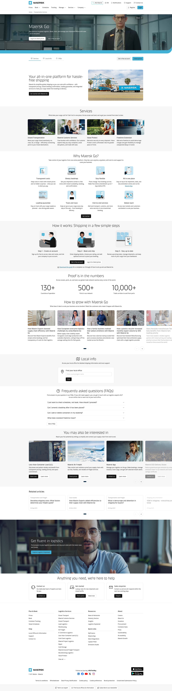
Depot (60, 644)
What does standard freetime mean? (61, 418)
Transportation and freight (38, 498)
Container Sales (123, 627)
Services (70, 7)
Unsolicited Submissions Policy (127, 680)
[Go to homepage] (36, 3)
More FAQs (51, 424)
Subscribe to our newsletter (108, 688)
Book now (33, 476)
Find (68, 379)
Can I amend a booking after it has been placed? (65, 407)
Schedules (45, 7)
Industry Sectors (93, 618)
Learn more (44, 476)
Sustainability (122, 633)
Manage (61, 7)
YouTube (86, 673)
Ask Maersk (98, 3)
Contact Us (139, 3)
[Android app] (137, 673)
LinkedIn (78, 673)
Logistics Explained (94, 624)
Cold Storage (62, 647)
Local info (48, 58)
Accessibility (122, 635)
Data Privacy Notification (69, 680)
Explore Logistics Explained (41, 552)
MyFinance (91, 633)
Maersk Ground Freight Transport (68, 650)
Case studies (73, 498)
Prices (31, 7)
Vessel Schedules (34, 624)
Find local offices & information (84, 688)
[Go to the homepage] (36, 671)
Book (36, 7)
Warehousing (62, 627)
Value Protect (62, 656)
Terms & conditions (41, 680)
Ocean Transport (63, 615)
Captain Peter (92, 642)
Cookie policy (83, 680)
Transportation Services (40, 12)
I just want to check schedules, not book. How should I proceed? (72, 402)
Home (30, 12)
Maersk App (128, 186)
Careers (120, 615)
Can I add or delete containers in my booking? (65, 413)
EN (108, 3)
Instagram (93, 673)
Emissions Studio (93, 644)
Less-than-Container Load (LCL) (68, 635)
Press (119, 630)
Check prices (138, 59)
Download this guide (66, 267)
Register (132, 7)
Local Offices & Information (37, 633)
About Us (121, 618)
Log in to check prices (37, 38)
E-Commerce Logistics (65, 633)
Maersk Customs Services (66, 618)
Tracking (54, 7)
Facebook (82, 674)
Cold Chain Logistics (64, 638)
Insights (90, 621)
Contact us (111, 476)
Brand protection (109, 680)
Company (81, 7)
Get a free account (54, 38)
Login (140, 7)
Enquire (118, 596)
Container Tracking (34, 621)
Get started (86, 216)
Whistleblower (54, 680)
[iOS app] (137, 669)
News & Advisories (94, 615)
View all (60, 659)
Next (142, 349)
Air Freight (61, 630)
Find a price (80, 596)
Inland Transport (63, 621)
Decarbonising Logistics (65, 653)
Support (128, 3)
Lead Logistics (62, 624)
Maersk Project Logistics (66, 641)
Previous (137, 349)
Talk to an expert (62, 688)
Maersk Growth (122, 638)
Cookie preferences (96, 680)
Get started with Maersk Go (38, 94)
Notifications (116, 2)
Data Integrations (93, 639)
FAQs (60, 58)
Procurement (122, 624)
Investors (121, 621)
